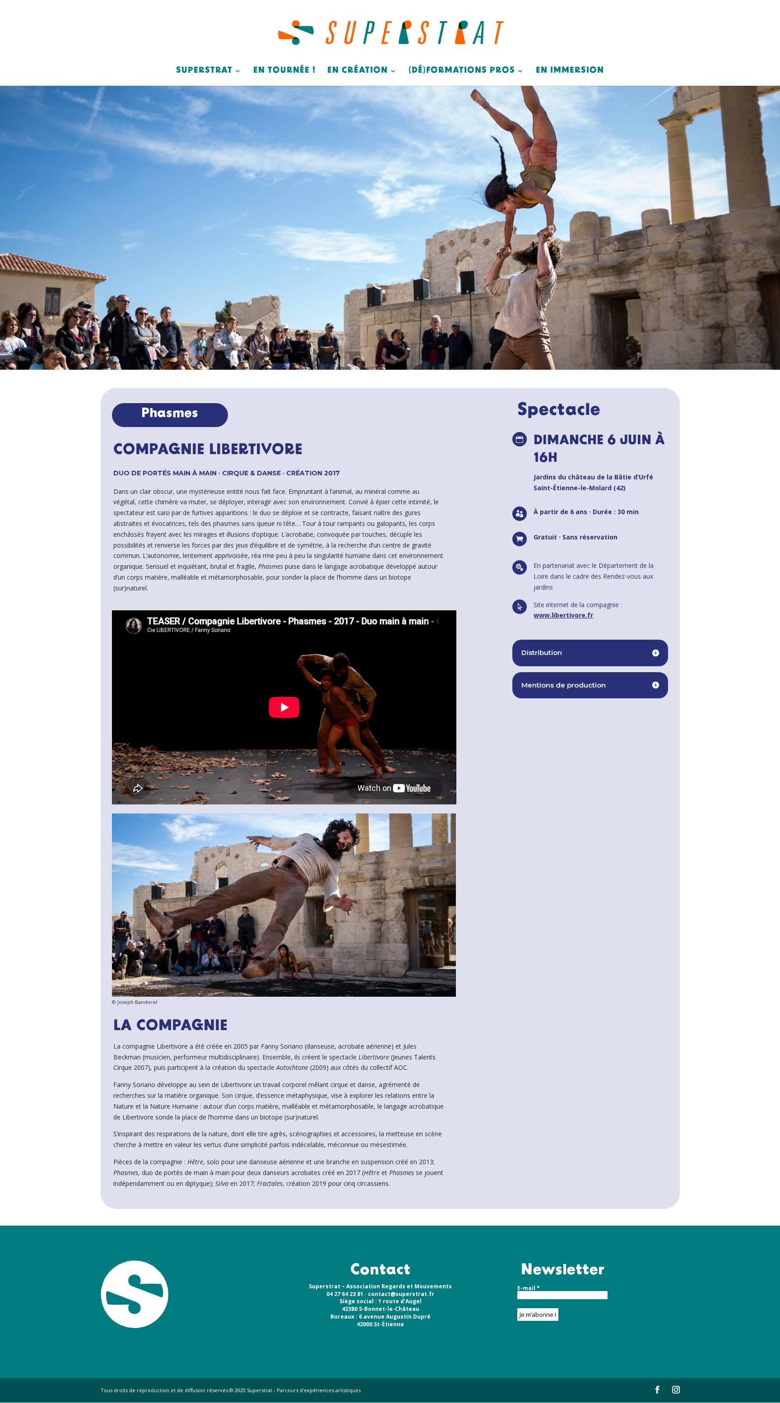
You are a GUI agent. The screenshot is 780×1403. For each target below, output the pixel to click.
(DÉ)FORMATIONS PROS (462, 71)
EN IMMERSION (570, 71)
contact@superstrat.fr (401, 1294)
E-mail (528, 1288)
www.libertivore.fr (563, 615)
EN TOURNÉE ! (284, 71)
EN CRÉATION (357, 71)
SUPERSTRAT (204, 71)
